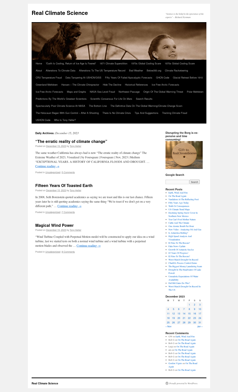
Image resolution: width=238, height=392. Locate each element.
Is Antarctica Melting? (178, 232)
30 (194, 322)
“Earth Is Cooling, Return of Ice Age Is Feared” (71, 63)
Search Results (144, 98)
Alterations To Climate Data (60, 70)
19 (173, 317)
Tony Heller (75, 146)
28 (184, 322)
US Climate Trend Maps (179, 209)
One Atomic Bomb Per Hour (181, 226)
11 (168, 313)
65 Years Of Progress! (178, 252)
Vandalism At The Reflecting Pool (183, 199)
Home (39, 63)
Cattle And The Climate (178, 222)
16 (194, 313)
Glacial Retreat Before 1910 (188, 77)
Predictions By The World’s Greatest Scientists (61, 98)
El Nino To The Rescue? (179, 242)
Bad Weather (136, 70)
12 (173, 313)
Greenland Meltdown (47, 84)
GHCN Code (162, 77)
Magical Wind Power (54, 225)
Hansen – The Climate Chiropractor (80, 84)
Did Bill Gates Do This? (179, 282)
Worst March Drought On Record (183, 259)
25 (168, 322)
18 (168, 317)
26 (173, 322)
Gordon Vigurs (175, 363)
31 (200, 322)
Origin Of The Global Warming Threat (163, 91)
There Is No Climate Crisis (116, 113)
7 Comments (68, 212)
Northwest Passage (129, 91)
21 (184, 317)
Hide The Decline (112, 84)
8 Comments (68, 251)
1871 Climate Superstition (113, 63)
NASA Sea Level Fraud (102, 91)
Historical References (136, 84)
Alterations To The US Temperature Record (102, 70)
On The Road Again (177, 195)
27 (179, 322)
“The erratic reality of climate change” (71, 141)
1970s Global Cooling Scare (146, 63)
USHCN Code (43, 120)
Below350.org (154, 70)
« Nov (168, 326)
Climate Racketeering (176, 70)
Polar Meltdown (195, 91)
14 (184, 313)
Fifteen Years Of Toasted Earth (64, 185)
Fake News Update (176, 246)
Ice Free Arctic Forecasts (165, 84)
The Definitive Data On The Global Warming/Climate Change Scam (146, 106)
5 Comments (68, 172)
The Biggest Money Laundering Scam (185, 266)
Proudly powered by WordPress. (183, 383)
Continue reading (47, 166)
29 (189, 322)
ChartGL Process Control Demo (182, 262)
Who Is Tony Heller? (65, 120)
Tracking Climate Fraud (174, 113)
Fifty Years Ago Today (178, 202)
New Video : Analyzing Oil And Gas (184, 229)
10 (200, 309)
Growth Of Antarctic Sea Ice (181, 249)
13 (179, 313)
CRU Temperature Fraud (49, 77)
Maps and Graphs (76, 91)
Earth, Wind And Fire (178, 192)
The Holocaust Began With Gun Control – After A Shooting (67, 113)
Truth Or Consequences (178, 205)
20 (179, 317)
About (39, 70)
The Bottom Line (98, 106)
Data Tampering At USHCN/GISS (83, 77)
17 (200, 313)
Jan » (200, 326)
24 (200, 317)
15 (189, 313)
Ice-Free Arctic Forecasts (49, 91)
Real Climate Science (60, 13)
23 (194, 317)
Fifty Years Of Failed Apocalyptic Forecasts (128, 77)
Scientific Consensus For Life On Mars (111, 98)
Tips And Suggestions (146, 113)
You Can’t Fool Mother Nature (182, 219)
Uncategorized (52, 172)
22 (189, 317)
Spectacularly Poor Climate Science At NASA (60, 106)
